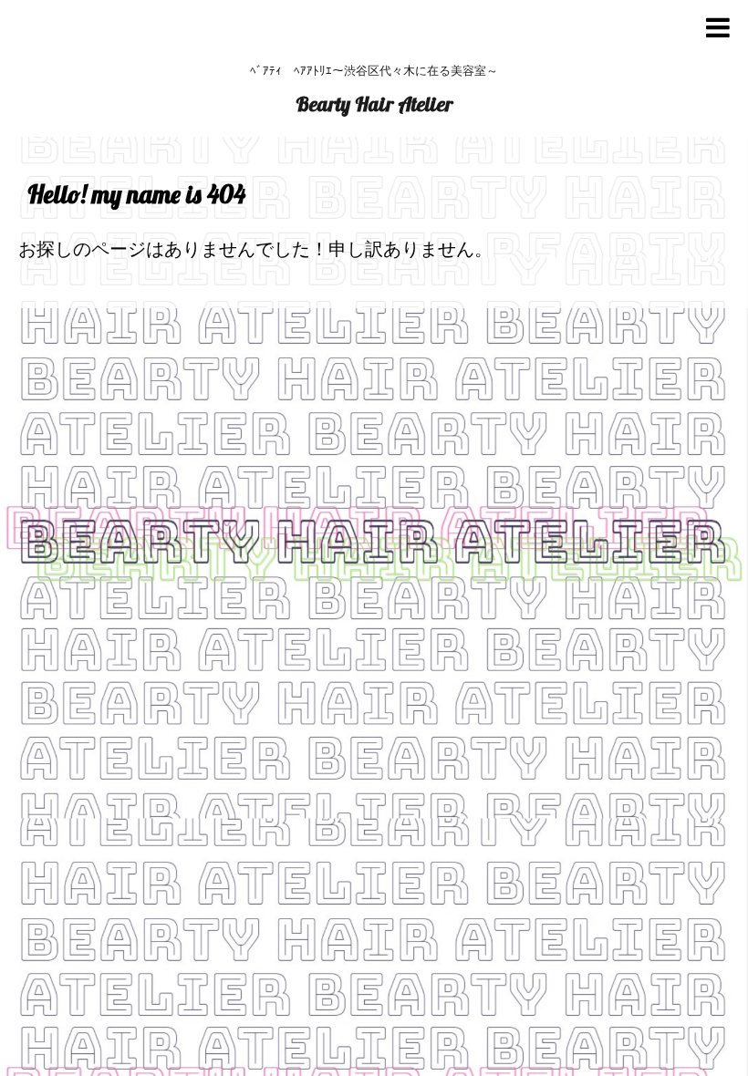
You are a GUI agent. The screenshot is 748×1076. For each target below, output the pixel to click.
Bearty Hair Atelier (374, 104)
